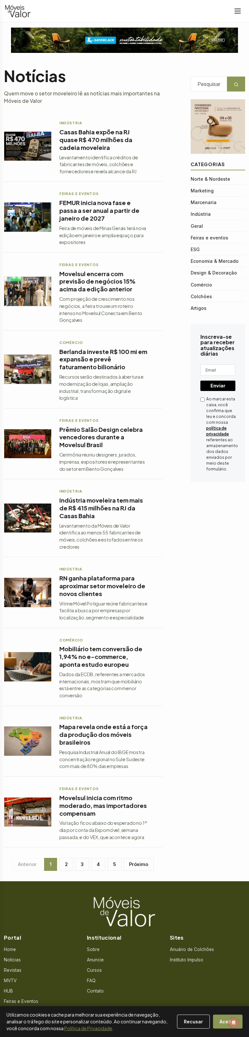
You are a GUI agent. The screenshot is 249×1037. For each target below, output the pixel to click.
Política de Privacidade (88, 1028)
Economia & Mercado (215, 261)
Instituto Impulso (186, 959)
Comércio (201, 284)
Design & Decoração (214, 272)
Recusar (193, 1021)
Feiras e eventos (209, 237)
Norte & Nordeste (210, 179)
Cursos (94, 970)
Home (10, 949)
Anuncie (95, 959)
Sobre (93, 949)
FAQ (91, 980)
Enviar (217, 385)
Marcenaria (204, 202)
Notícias (12, 959)
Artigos (199, 308)
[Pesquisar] (3, 1021)
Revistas (12, 970)
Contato (95, 991)
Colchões (201, 296)
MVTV (10, 980)
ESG (195, 249)
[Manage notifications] (234, 1023)
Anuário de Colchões (192, 949)
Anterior (27, 864)
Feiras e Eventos (21, 1001)
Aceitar (227, 1021)
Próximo (138, 864)
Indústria (201, 214)
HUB (8, 991)
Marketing (202, 190)
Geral (197, 226)
